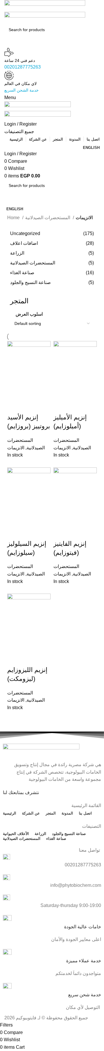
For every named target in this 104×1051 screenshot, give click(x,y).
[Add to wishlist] (30, 406)
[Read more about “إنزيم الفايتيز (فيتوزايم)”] (60, 518)
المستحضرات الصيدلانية (48, 217)
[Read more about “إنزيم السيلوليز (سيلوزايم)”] (14, 518)
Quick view (30, 391)
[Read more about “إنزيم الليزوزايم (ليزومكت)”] (14, 644)
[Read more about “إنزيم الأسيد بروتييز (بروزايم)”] (14, 391)
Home (14, 217)
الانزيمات (61, 447)
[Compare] (14, 406)
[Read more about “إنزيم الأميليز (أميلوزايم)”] (60, 391)
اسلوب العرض (29, 314)
